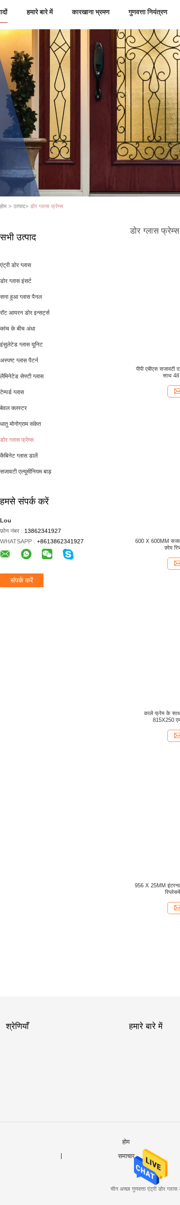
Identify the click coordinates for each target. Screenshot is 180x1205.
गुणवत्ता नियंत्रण (148, 11)
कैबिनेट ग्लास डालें (19, 455)
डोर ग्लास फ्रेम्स (46, 206)
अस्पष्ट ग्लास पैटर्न (19, 360)
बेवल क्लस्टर (13, 408)
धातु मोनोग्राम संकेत (20, 423)
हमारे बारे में (40, 11)
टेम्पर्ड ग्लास (12, 392)
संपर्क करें (21, 580)
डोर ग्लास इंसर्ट (15, 281)
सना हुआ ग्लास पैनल (21, 296)
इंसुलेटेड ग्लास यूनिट (21, 344)
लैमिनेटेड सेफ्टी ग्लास (22, 376)
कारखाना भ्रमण (91, 11)
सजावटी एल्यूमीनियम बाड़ (25, 471)
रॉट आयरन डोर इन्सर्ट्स (24, 312)
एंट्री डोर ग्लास (15, 265)
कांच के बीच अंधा (17, 328)
